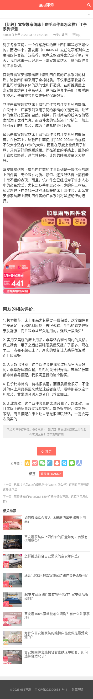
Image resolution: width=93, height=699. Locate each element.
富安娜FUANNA (51, 474)
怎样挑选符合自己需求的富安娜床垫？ (52, 556)
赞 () (48, 451)
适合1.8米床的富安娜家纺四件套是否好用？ (56, 575)
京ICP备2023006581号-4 (51, 689)
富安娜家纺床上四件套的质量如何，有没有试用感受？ (56, 539)
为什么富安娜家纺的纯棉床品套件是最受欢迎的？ (56, 635)
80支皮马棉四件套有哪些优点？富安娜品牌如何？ (56, 596)
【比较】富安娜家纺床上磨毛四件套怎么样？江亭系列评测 (45, 27)
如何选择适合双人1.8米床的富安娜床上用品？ (55, 520)
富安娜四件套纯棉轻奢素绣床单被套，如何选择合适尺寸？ (56, 654)
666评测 (46, 5)
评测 (64, 35)
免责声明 (77, 689)
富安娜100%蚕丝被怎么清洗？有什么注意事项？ (57, 616)
